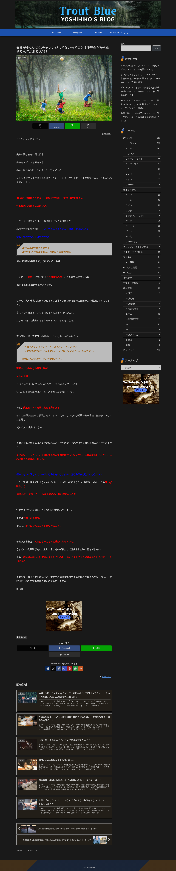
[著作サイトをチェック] (47, 668)
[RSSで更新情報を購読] (80, 668)
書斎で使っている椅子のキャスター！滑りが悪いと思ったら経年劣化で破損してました (140, 117)
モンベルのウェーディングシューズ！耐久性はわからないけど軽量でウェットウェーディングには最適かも (140, 104)
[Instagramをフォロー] (64, 668)
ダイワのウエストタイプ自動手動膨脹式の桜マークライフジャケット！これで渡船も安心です (140, 91)
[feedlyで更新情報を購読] (75, 668)
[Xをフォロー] (53, 668)
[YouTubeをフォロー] (69, 668)
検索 (123, 43)
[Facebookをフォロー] (58, 668)
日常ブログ (22, 637)
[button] (88, 126)
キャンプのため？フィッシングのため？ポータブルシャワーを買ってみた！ (140, 67)
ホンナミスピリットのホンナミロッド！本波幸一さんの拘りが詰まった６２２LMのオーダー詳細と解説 (140, 78)
